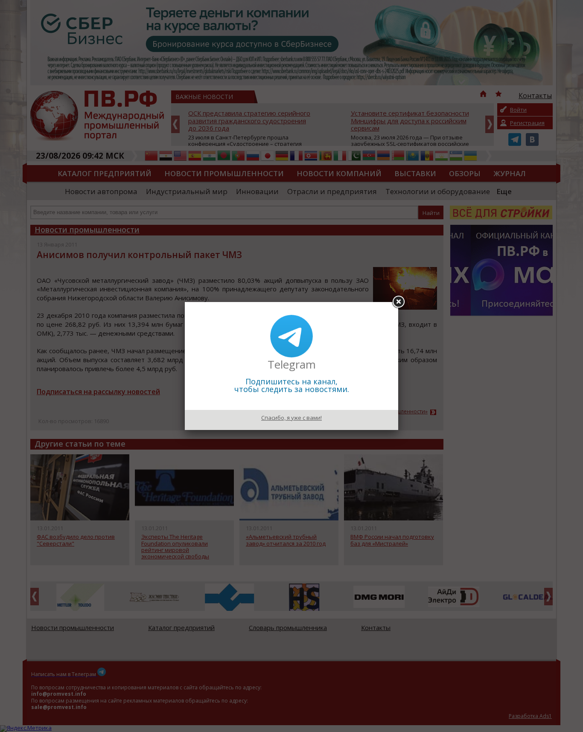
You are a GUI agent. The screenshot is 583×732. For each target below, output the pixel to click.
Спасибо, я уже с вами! (291, 417)
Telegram (292, 364)
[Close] (398, 302)
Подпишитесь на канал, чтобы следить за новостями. (291, 385)
